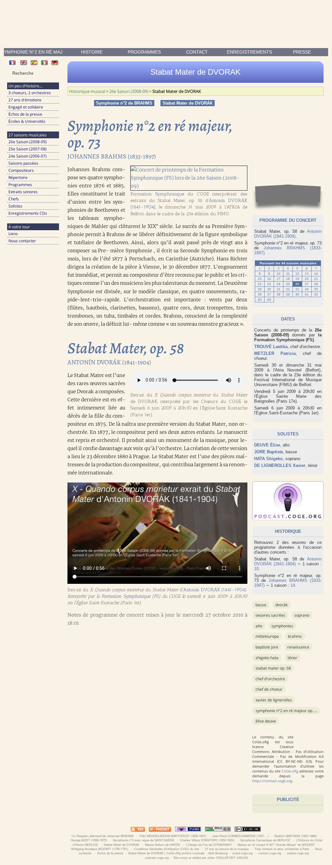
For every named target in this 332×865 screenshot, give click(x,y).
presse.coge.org (298, 853)
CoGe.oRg (290, 771)
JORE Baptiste (268, 451)
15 (260, 279)
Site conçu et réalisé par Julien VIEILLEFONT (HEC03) (210, 857)
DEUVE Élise (267, 445)
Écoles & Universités (26, 121)
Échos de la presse (25, 114)
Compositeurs (21, 170)
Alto (258, 625)
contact (197, 52)
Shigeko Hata (267, 657)
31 (278, 289)
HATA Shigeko (268, 458)
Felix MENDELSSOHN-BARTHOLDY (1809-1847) (172, 836)
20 (307, 279)
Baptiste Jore (266, 647)
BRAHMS (295, 636)
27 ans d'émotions (25, 100)
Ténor (292, 657)
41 (307, 294)
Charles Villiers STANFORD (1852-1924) (207, 840)
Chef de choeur (268, 689)
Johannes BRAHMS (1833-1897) (111, 156)
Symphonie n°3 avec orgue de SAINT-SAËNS (143, 840)
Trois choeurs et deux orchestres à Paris (282, 848)
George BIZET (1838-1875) (89, 840)
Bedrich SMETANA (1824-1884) (296, 836)
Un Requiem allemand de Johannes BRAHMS (103, 836)
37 (269, 294)
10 (278, 273)
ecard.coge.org (242, 853)
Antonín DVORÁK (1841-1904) (288, 234)
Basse (260, 604)
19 (297, 279)
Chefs (13, 199)
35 (316, 289)
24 (278, 284)
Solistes (15, 206)
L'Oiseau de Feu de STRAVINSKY (209, 844)
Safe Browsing (218, 853)
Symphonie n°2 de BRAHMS (124, 103)
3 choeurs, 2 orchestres (29, 92)
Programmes (144, 52)
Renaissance (298, 647)
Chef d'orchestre (270, 678)
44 (269, 299)
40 (297, 294)
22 (260, 284)
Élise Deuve (265, 721)
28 (316, 284)
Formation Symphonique (157, 194)
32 (288, 289)
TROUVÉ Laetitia (271, 346)
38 (278, 294)
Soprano (301, 615)
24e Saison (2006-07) (27, 156)
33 (297, 289)
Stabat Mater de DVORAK (121, 844)
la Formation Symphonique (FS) (288, 337)
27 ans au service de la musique (227, 848)
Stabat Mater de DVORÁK (187, 103)
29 (260, 289)
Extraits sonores (23, 191)
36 (260, 294)
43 (260, 299)
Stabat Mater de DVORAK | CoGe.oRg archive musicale (166, 853)
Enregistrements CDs (27, 213)
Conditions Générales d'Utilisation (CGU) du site (166, 848)
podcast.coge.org (157, 857)
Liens (13, 233)
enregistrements (249, 52)
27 (307, 284)
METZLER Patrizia (275, 353)
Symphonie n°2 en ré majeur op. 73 (287, 710)
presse (302, 52)
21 (316, 279)
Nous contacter (22, 241)
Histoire (91, 52)
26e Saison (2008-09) (27, 141)
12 (297, 273)
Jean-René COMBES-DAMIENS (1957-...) (240, 836)
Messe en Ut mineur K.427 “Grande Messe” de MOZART (276, 844)
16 (269, 279)
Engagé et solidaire (25, 107)
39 (288, 294)
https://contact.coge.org (272, 780)
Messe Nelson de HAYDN (162, 844)
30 (269, 289)
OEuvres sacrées (270, 615)
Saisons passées (23, 163)
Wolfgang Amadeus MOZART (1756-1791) (99, 848)
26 (297, 284)
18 (288, 279)
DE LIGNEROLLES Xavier (279, 465)
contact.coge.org (269, 853)
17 (278, 279)
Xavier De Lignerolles (273, 699)
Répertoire (18, 177)
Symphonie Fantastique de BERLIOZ (265, 840)
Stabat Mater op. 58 (273, 668)
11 (288, 273)
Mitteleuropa (267, 636)
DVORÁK (281, 604)
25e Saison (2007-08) (27, 149)
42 (316, 294)
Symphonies (282, 625)
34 (307, 289)
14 (316, 273)
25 (288, 284)
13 (307, 273)
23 (269, 284)
